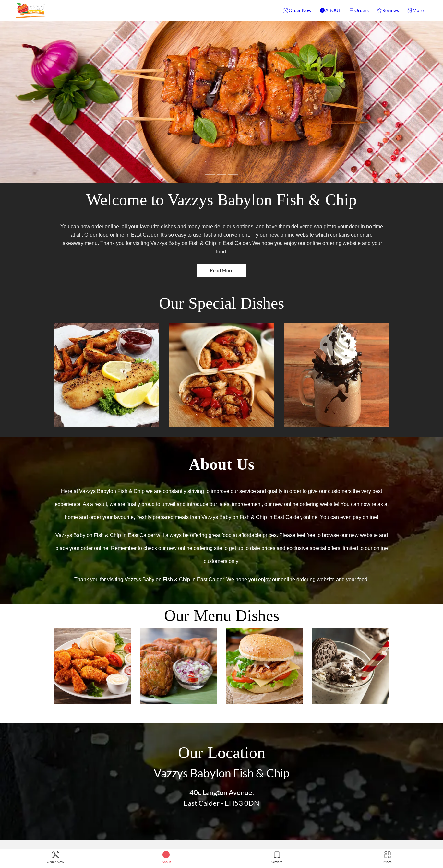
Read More (221, 270)
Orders (361, 10)
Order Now (300, 10)
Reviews (390, 10)
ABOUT (333, 10)
